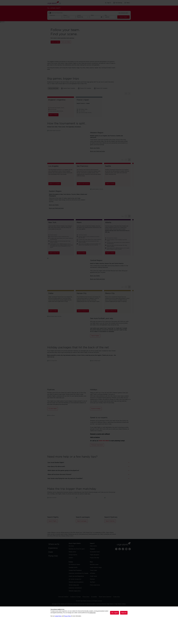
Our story (71, 546)
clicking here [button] (92, 612)
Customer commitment (75, 588)
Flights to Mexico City (111, 310)
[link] (57, 544)
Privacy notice (86, 596)
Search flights (123, 17)
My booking (118, 2)
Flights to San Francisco (83, 183)
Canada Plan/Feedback (75, 570)
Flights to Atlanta (53, 114)
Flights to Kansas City (83, 310)
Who (106, 15)
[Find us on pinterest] (129, 549)
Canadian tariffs (73, 567)
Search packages (82, 521)
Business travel (94, 564)
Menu (128, 2)
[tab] (53, 88)
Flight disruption (94, 554)
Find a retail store (95, 585)
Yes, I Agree (114, 612)
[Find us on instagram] (116, 549)
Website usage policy (75, 590)
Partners (92, 579)
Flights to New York (54, 252)
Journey (79, 15)
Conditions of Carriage (75, 596)
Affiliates (92, 573)
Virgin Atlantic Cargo (96, 567)
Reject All (123, 612)
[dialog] (89, 612)
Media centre (72, 551)
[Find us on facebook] (119, 549)
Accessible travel (95, 551)
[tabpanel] (89, 104)
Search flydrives (110, 521)
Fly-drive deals (52, 408)
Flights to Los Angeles (54, 183)
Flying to (65, 15)
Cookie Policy (58, 616)
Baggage (92, 548)
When (92, 15)
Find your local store (97, 445)
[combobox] (55, 17)
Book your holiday (66, 42)
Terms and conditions (63, 596)
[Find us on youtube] (126, 549)
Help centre (93, 546)
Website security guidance (76, 582)
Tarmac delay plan (74, 585)
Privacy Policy (67, 616)
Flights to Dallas (53, 310)
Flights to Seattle (110, 183)
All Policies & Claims (74, 564)
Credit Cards (93, 576)
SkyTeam (92, 582)
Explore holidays (96, 408)
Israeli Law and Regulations (76, 576)
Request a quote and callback (100, 434)
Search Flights (52, 521)
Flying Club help (94, 557)
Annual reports (73, 554)
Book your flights (95, 148)
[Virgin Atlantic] (60, 2)
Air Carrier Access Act (75, 579)
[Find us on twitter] (123, 549)
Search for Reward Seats (57, 12)
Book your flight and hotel (97, 151)
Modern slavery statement (105, 596)
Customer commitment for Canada (78, 573)
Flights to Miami (81, 252)
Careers (71, 557)
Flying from (52, 15)
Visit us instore (95, 437)
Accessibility (94, 596)
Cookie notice (116, 596)
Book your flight (55, 42)
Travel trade (93, 570)
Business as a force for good (76, 548)
